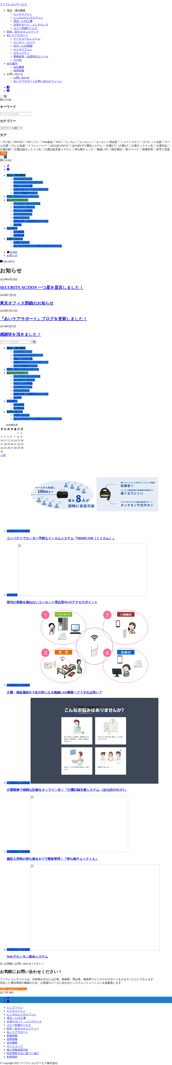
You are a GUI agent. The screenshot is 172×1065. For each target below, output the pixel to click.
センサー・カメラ (24, 42)
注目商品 (12, 594)
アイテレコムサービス (13, 4)
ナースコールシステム (26, 38)
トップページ (15, 1007)
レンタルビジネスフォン (28, 17)
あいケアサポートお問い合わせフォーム (37, 81)
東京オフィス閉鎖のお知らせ (27, 303)
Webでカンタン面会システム (27, 956)
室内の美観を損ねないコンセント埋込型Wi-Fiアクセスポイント (52, 602)
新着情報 (12, 1035)
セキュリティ (21, 52)
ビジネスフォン (22, 14)
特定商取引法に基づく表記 (23, 1053)
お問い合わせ (21, 77)
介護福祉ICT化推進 (18, 531)
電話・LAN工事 (23, 21)
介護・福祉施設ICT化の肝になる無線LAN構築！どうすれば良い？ (54, 692)
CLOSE (7, 99)
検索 (3, 153)
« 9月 (3, 455)
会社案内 (12, 63)
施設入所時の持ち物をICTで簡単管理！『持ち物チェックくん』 (53, 859)
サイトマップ (15, 1046)
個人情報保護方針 (17, 1049)
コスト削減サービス (25, 28)
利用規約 (12, 1056)
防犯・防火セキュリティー (23, 31)
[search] (34, 342)
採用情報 (18, 70)
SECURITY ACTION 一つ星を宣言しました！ (41, 287)
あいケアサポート (17, 35)
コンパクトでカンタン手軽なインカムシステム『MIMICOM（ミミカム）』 (61, 538)
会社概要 (18, 67)
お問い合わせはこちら (13, 989)
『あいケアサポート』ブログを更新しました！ (43, 319)
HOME (13, 252)
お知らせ (12, 255)
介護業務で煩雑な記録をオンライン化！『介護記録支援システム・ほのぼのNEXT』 (67, 790)
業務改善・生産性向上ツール (30, 56)
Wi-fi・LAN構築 (23, 45)
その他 (17, 60)
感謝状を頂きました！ (20, 334)
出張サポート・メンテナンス (30, 24)
